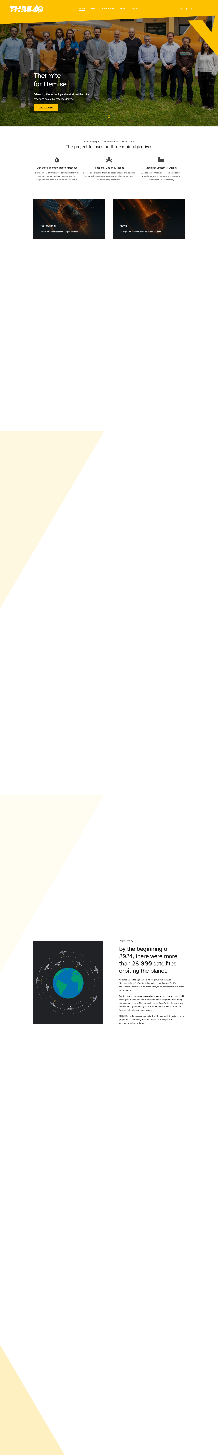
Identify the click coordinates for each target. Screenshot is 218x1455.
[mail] (191, 9)
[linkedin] (186, 9)
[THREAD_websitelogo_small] (26, 2)
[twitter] (181, 9)
